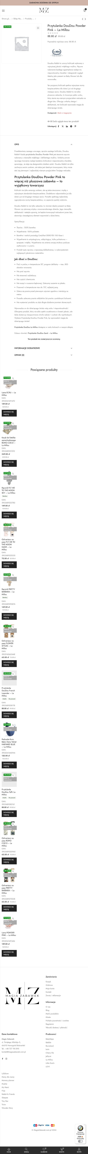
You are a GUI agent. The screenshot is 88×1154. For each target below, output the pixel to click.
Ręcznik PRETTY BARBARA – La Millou (8, 592)
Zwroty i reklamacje (53, 995)
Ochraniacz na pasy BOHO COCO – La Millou (8, 842)
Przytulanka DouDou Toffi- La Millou (8, 792)
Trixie (4, 1104)
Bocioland (50, 1046)
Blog (47, 1010)
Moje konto (50, 988)
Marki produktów (52, 1013)
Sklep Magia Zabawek (18, 18)
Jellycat (48, 1056)
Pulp (3, 1090)
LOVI (48, 1066)
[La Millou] (57, 53)
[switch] (80, 1141)
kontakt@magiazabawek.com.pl (14, 1052)
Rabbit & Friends (8, 1094)
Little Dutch (50, 1063)
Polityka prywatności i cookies (57, 1020)
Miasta (48, 1017)
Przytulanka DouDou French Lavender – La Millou (8, 692)
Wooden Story (7, 1108)
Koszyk (48, 981)
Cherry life (50, 1052)
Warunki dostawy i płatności (56, 1027)
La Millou (49, 1059)
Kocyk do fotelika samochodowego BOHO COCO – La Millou (9, 441)
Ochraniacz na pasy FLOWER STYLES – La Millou (8, 644)
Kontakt (48, 992)
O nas (48, 1006)
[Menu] (84, 1125)
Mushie (4, 1084)
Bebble (48, 1042)
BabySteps (50, 1039)
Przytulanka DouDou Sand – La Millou (43, 333)
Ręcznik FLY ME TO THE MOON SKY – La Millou (8, 490)
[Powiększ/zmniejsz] (7, 1137)
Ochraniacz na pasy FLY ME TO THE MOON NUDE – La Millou (8, 544)
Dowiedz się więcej (8, 413)
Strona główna (6, 18)
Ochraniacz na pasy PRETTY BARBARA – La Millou (8, 889)
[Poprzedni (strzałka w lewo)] (9, 1142)
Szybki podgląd (13, 378)
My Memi (5, 1087)
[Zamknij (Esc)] (28, 1137)
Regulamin (50, 1024)
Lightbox (38, 28)
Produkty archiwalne (29, 18)
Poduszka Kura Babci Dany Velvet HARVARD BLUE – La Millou (9, 743)
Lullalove (5, 1073)
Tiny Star (5, 1101)
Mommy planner (8, 1080)
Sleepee (5, 1097)
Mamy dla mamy (8, 1077)
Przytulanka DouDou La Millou (26, 327)
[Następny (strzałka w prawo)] (20, 1142)
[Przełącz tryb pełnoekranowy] (14, 1137)
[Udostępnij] (21, 1137)
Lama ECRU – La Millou (9, 393)
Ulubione (49, 985)
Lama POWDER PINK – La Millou (9, 934)
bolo (47, 1049)
